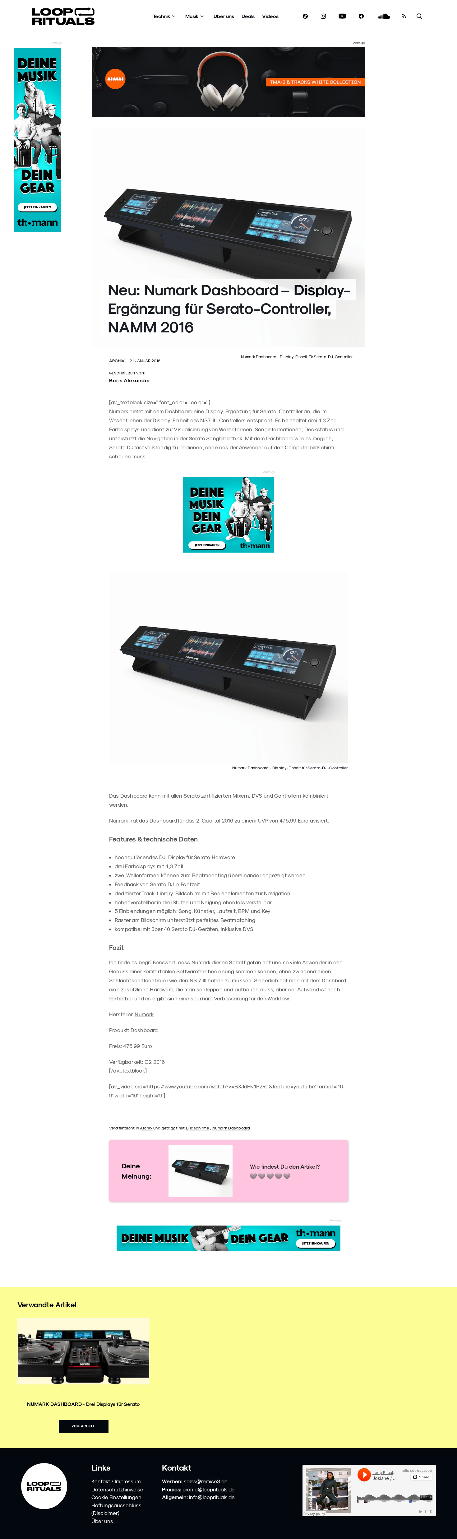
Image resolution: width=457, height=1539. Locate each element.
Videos (270, 16)
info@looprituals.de (212, 1497)
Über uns (224, 16)
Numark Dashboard (231, 1127)
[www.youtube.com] (342, 16)
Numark (144, 1014)
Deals (248, 16)
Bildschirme (197, 1127)
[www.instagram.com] (323, 16)
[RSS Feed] (404, 16)
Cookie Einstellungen (116, 1497)
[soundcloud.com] (384, 16)
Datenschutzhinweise (117, 1489)
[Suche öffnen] (419, 16)
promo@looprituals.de (208, 1489)
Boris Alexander (129, 380)
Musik (192, 16)
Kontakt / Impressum (116, 1481)
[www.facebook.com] (361, 16)
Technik (161, 16)
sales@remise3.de (206, 1481)
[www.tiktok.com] (305, 16)
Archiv (146, 1127)
